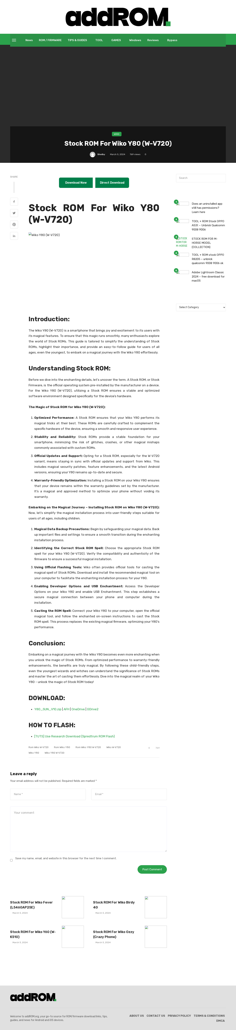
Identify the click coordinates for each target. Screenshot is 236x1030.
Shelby (101, 154)
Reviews (153, 40)
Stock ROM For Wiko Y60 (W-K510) (33, 934)
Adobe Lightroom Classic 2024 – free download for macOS (208, 276)
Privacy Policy (179, 1015)
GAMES (116, 40)
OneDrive (78, 709)
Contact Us (156, 1015)
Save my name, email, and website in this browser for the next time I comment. (66, 858)
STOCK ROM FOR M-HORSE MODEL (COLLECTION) (205, 243)
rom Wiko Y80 (62, 747)
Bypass (172, 40)
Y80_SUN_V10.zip (47, 709)
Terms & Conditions (209, 1015)
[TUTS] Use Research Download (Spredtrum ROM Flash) (74, 736)
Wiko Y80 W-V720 (54, 752)
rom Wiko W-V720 (38, 747)
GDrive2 (92, 709)
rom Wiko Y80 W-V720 (88, 747)
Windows (135, 40)
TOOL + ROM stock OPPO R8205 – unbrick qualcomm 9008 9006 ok (208, 259)
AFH (66, 709)
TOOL (99, 40)
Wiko (116, 134)
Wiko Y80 (34, 752)
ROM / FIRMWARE (50, 40)
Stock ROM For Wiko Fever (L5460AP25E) (31, 904)
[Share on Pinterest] (14, 225)
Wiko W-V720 (113, 747)
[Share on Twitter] (14, 213)
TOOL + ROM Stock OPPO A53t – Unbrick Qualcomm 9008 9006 (208, 225)
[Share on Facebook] (14, 202)
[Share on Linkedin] (14, 236)
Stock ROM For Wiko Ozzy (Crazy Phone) (113, 934)
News (29, 40)
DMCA (220, 1020)
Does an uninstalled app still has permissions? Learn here (207, 208)
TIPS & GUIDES (77, 40)
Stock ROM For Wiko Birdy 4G (114, 904)
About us (136, 1015)
